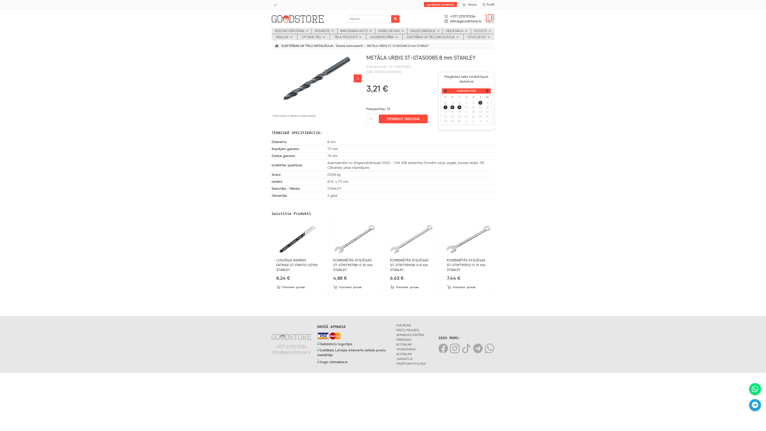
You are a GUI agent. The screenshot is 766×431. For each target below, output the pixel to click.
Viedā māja (454, 31)
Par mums (403, 325)
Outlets (480, 31)
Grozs (472, 4)
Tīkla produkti (345, 37)
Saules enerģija (422, 31)
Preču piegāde (407, 330)
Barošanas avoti (354, 31)
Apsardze (322, 31)
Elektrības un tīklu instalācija (431, 37)
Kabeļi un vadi (389, 31)
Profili (490, 4)
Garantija (404, 359)
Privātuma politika (411, 364)
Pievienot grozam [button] (293, 287)
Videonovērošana (289, 31)
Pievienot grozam (403, 119)
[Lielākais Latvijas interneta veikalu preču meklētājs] (353, 352)
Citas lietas (477, 37)
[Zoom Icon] (317, 78)
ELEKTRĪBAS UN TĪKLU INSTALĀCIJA (307, 46)
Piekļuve (282, 37)
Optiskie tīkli (311, 37)
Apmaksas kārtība (410, 335)
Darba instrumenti (349, 46)
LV (275, 5)
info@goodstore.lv (465, 21)
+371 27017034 (463, 16)
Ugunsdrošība (382, 37)
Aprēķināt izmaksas (440, 4)
